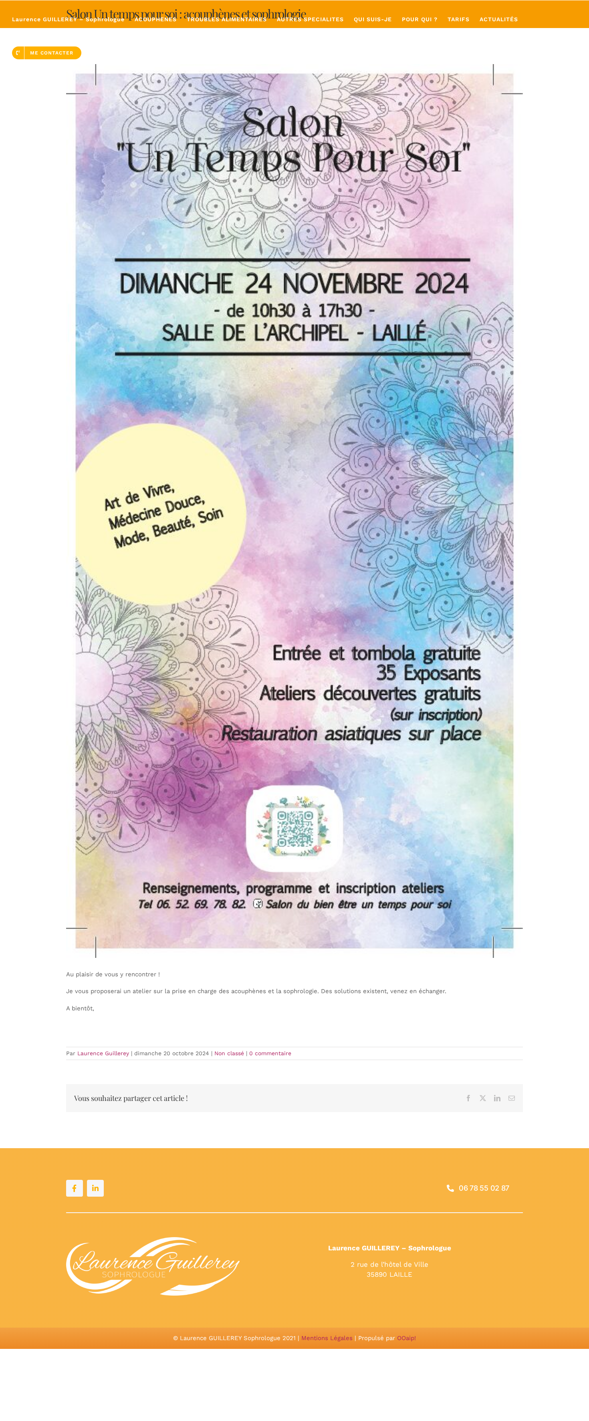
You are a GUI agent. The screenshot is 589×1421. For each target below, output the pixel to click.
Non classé (229, 1053)
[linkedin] (95, 1188)
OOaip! (406, 1338)
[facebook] (74, 1188)
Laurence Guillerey (103, 1053)
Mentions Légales (327, 1338)
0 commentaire (270, 1053)
